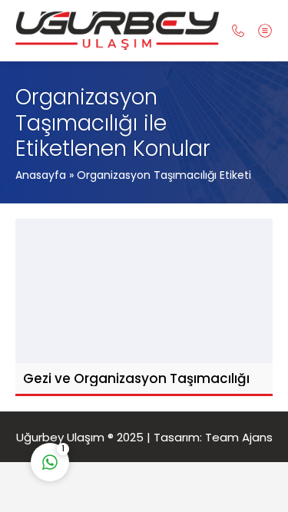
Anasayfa (40, 175)
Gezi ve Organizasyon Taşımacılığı (136, 378)
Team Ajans (239, 437)
